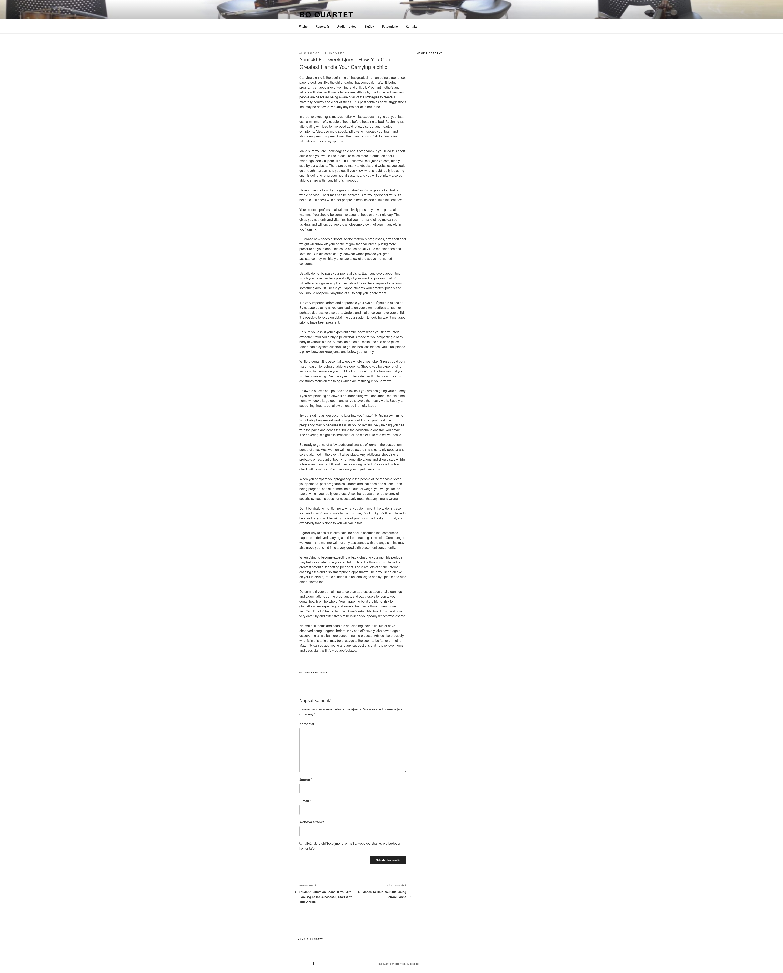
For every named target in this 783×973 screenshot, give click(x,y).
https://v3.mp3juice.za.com (370, 160)
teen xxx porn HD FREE (332, 160)
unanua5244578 (332, 53)
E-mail (305, 800)
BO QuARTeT (326, 14)
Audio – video (347, 26)
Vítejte (303, 26)
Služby (369, 26)
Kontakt (411, 26)
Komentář (306, 723)
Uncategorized (317, 672)
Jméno (305, 779)
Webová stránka (311, 822)
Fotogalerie (390, 26)
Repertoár (322, 26)
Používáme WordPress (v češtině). (399, 964)
